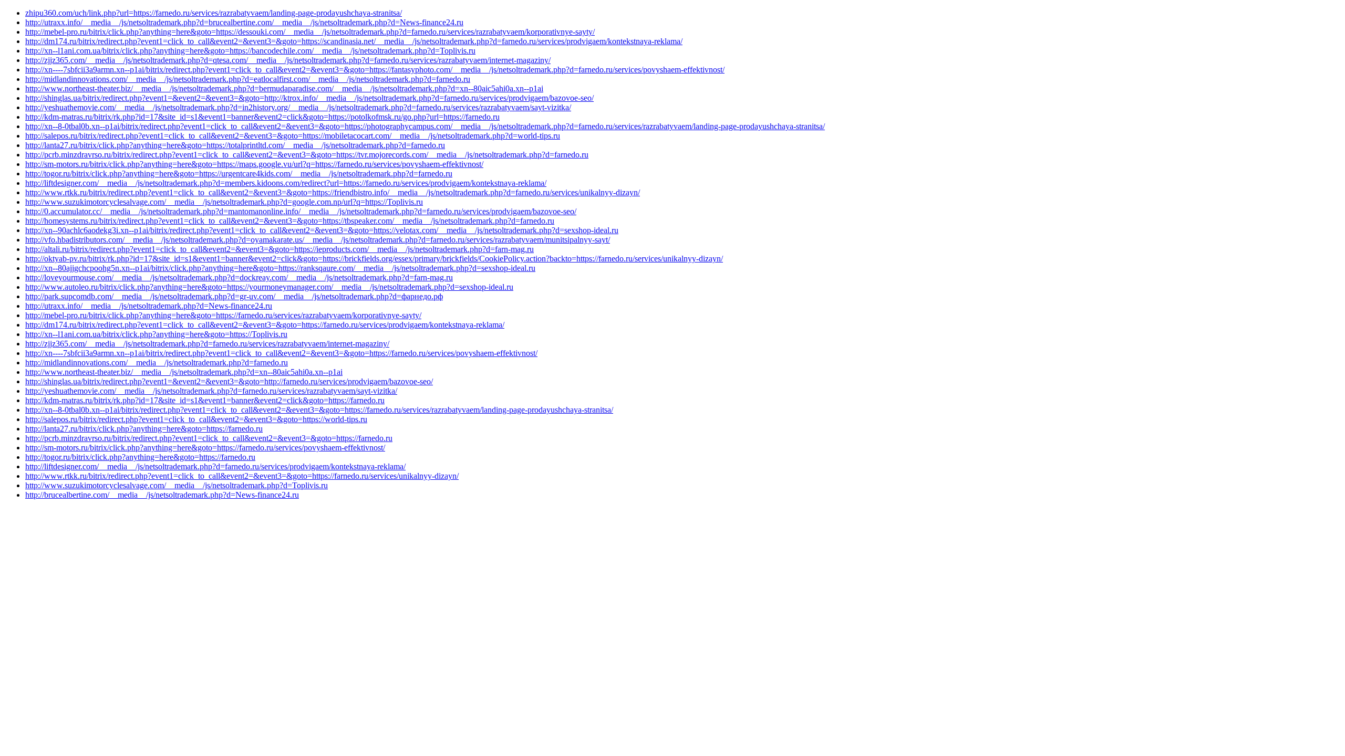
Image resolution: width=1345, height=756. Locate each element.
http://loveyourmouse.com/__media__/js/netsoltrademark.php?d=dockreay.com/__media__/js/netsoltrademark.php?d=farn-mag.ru (239, 277)
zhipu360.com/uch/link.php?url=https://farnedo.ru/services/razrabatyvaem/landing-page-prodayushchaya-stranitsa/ (213, 12)
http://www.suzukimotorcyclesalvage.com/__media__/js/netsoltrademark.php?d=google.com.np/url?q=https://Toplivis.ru (224, 201)
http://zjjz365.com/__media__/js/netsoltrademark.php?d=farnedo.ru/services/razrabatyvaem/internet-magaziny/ (207, 343)
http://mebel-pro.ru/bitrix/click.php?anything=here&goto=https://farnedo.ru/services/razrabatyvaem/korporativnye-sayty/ (223, 315)
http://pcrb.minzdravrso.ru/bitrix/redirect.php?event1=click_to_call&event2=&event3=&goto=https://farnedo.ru (208, 438)
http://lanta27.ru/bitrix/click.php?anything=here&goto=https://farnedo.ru (144, 428)
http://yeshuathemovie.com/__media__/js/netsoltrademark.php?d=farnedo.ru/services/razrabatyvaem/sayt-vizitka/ (211, 390)
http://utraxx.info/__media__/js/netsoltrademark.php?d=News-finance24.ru (148, 305)
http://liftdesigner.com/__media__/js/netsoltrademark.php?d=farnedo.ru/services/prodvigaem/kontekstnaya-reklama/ (215, 466)
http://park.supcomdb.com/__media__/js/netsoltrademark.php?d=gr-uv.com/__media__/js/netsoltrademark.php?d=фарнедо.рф (234, 296)
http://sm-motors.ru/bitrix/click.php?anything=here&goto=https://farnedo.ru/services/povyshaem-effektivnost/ (205, 447)
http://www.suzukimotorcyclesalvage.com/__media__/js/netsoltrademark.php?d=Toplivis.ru (176, 485)
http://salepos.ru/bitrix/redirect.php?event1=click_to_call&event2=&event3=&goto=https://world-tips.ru (196, 419)
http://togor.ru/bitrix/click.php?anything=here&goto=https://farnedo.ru (140, 457)
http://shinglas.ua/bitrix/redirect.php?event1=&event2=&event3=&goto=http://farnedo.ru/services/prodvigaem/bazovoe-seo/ (229, 381)
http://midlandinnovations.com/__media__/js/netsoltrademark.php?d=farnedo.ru (156, 362)
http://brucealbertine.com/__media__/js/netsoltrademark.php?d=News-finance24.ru (162, 494)
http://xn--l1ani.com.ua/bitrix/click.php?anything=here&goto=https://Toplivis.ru (156, 334)
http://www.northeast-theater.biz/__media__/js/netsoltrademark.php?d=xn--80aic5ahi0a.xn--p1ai (184, 372)
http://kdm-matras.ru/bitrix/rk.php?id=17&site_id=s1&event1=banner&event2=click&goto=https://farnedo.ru (205, 400)
